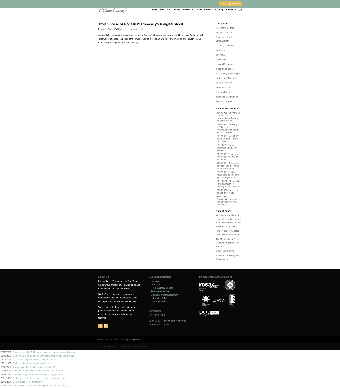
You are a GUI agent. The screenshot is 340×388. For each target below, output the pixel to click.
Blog (221, 10)
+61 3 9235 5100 (157, 315)
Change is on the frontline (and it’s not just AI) (227, 157)
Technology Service (160, 291)
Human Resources (224, 64)
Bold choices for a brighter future (28, 382)
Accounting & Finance (226, 28)
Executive (123, 29)
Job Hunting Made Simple (228, 73)
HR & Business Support (162, 288)
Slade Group (106, 347)
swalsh (104, 29)
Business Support (224, 32)
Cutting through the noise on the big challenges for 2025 (227, 175)
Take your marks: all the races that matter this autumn (227, 166)
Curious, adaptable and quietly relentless (226, 148)
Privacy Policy (112, 340)
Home (154, 10)
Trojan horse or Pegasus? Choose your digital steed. (141, 24)
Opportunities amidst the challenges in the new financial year (227, 202)
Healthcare (221, 59)
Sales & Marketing (224, 83)
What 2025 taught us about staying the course (227, 139)
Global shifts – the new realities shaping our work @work (228, 184)
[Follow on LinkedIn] (100, 326)
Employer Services (182, 10)
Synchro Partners (224, 92)
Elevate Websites (139, 347)
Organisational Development (164, 295)
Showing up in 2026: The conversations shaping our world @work (44, 352)
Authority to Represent (130, 340)
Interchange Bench (225, 69)
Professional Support (226, 78)
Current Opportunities (230, 4)
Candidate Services (205, 10)
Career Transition (159, 302)
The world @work (136, 29)
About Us (164, 10)
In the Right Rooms (225, 251)
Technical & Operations (227, 97)
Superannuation (223, 87)
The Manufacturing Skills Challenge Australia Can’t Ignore (228, 242)
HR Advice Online (159, 298)
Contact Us (231, 10)
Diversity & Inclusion (225, 45)
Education (220, 50)
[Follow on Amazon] (106, 326)
